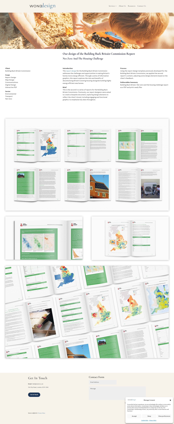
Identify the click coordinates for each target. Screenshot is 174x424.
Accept (134, 416)
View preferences (164, 416)
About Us (122, 6)
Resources (131, 6)
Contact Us (141, 6)
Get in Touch (34, 395)
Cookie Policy (144, 420)
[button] (170, 400)
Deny (149, 416)
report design (71, 71)
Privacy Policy (152, 420)
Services (112, 6)
